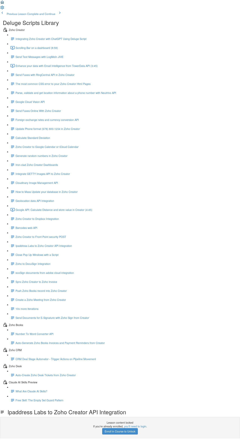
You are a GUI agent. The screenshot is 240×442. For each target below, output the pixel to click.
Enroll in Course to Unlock (120, 431)
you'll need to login (135, 426)
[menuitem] (2, 8)
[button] (2, 3)
